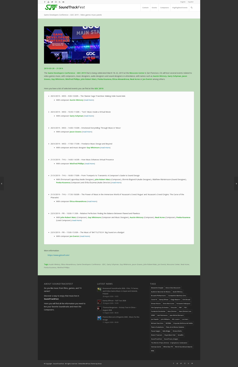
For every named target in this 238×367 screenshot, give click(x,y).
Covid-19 (154, 299)
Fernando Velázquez (183, 303)
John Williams (165, 319)
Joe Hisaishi (155, 319)
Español (190, 2)
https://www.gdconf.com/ (59, 255)
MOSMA (168, 323)
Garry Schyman (113, 264)
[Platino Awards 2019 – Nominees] (236, 183)
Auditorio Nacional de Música (160, 292)
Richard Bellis (177, 331)
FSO (185, 307)
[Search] (191, 7)
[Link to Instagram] (56, 2)
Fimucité (174, 307)
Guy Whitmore (125, 264)
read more (88, 100)
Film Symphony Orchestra (159, 307)
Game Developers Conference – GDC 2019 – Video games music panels (73, 15)
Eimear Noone (156, 303)
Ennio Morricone (168, 303)
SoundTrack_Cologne (171, 339)
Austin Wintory (54, 264)
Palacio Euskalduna (157, 327)
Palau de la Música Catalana (175, 327)
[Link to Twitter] (52, 2)
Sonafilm (180, 335)
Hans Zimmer (172, 311)
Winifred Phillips (63, 267)
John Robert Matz (150, 264)
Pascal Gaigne (155, 331)
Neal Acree (185, 264)
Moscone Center (173, 264)
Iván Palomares (162, 315)
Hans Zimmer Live (185, 311)
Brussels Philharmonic (158, 295)
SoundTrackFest (156, 339)
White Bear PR (168, 347)
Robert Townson (156, 335)
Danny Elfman (163, 299)
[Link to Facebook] (44, 2)
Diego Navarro (175, 299)
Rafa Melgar (166, 331)
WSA (152, 351)
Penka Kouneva (50, 267)
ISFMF (153, 315)
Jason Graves (137, 264)
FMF (180, 307)
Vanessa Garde (156, 347)
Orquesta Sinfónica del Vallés (183, 323)
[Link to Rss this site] (59, 2)
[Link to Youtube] (48, 2)
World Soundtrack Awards (183, 347)
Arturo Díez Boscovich (173, 288)
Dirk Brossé (186, 299)
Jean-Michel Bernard (176, 315)
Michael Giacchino (157, 323)
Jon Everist (162, 264)
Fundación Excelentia (158, 311)
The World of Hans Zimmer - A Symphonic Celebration (169, 343)
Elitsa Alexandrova (68, 264)
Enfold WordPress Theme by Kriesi (90, 364)
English (182, 2)
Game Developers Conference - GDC (91, 264)
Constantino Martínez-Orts (177, 295)
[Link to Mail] (63, 2)
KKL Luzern (176, 319)
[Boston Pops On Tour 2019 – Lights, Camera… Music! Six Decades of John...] (2, 183)
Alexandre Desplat (157, 288)
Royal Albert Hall (169, 335)
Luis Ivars (185, 319)
